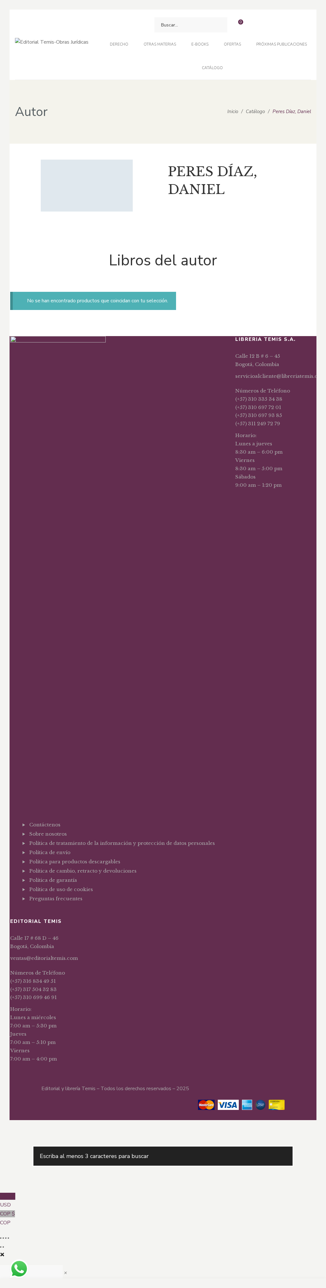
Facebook (31, 914)
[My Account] (255, 25)
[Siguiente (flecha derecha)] (3, 1247)
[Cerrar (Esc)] (8, 1238)
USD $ (7, 1201)
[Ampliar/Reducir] (0, 1238)
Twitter (41, 914)
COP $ (7, 1218)
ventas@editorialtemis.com (44, 958)
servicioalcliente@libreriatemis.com (280, 376)
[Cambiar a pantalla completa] (3, 1238)
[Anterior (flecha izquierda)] (0, 1247)
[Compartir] (5, 1238)
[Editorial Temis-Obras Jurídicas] (52, 44)
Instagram (51, 914)
